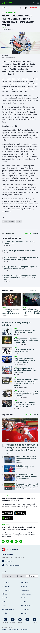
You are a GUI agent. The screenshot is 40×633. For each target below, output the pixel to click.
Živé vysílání (6, 586)
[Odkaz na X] (11, 541)
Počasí (4, 602)
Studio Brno (25, 590)
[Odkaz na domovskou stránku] (10, 3)
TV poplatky (6, 590)
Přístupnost (24, 629)
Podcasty (5, 598)
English (4, 629)
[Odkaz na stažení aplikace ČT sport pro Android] (20, 513)
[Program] (25, 7)
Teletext (4, 594)
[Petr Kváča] (20, 43)
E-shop (4, 605)
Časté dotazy (25, 609)
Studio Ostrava (26, 594)
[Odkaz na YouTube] (16, 541)
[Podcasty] (20, 7)
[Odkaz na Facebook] (7, 541)
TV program (6, 582)
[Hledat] (33, 2)
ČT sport (4, 27)
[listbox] (20, 576)
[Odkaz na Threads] (20, 541)
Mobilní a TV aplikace (9, 609)
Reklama (24, 586)
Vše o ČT (4, 613)
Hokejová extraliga (9, 13)
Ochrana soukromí (13, 629)
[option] (8, 576)
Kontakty (24, 613)
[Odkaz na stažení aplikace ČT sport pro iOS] (7, 513)
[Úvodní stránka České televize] (10, 549)
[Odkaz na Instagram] (3, 541)
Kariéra (23, 602)
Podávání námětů (26, 605)
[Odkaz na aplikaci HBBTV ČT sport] (7, 518)
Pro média (24, 582)
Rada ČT (23, 598)
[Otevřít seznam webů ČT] (37, 2)
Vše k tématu (34, 290)
